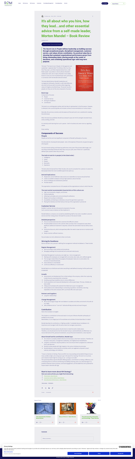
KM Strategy (50, 383)
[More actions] (93, 16)
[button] (19, 3)
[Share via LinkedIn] (49, 388)
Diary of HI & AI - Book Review (67, 416)
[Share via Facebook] (42, 388)
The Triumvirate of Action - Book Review (43, 417)
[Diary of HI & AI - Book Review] (67, 408)
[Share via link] (52, 388)
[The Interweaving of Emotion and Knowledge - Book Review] (90, 408)
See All (99, 400)
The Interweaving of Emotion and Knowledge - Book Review (90, 417)
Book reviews (44, 383)
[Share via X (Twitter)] (45, 388)
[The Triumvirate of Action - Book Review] (44, 408)
